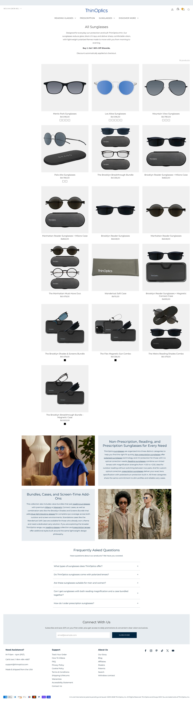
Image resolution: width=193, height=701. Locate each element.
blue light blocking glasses (43, 514)
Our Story (102, 654)
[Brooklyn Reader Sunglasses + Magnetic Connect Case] (166, 267)
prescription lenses (81, 527)
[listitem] (96, 2)
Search (101, 672)
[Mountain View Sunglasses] (166, 87)
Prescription (87, 18)
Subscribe (124, 635)
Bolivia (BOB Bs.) (11, 8)
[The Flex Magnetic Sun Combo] (115, 327)
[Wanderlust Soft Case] (115, 267)
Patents (101, 668)
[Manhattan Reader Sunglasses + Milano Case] (65, 209)
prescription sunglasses (132, 471)
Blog (100, 658)
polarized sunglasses (113, 458)
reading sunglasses (81, 504)
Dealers (101, 665)
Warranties (57, 679)
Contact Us (57, 686)
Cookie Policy (58, 668)
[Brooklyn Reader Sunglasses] (115, 209)
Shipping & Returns (60, 675)
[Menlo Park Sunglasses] (65, 87)
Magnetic (57, 507)
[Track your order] (178, 9)
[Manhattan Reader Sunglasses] (166, 209)
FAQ (54, 662)
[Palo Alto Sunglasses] (65, 148)
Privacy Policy (58, 665)
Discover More (127, 18)
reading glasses (52, 527)
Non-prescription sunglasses (147, 454)
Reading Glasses (64, 18)
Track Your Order (59, 654)
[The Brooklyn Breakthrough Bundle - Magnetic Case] (65, 388)
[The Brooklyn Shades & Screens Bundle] (65, 327)
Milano (48, 507)
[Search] (188, 9)
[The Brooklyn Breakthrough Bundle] (115, 148)
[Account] (172, 9)
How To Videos (58, 658)
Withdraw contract (106, 675)
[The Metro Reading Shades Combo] (166, 327)
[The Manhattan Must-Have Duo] (65, 267)
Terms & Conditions (60, 672)
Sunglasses (105, 18)
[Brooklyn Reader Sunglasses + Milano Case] (166, 148)
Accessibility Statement (62, 682)
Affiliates (102, 662)
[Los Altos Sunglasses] (115, 87)
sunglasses (119, 451)
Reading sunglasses (136, 461)
